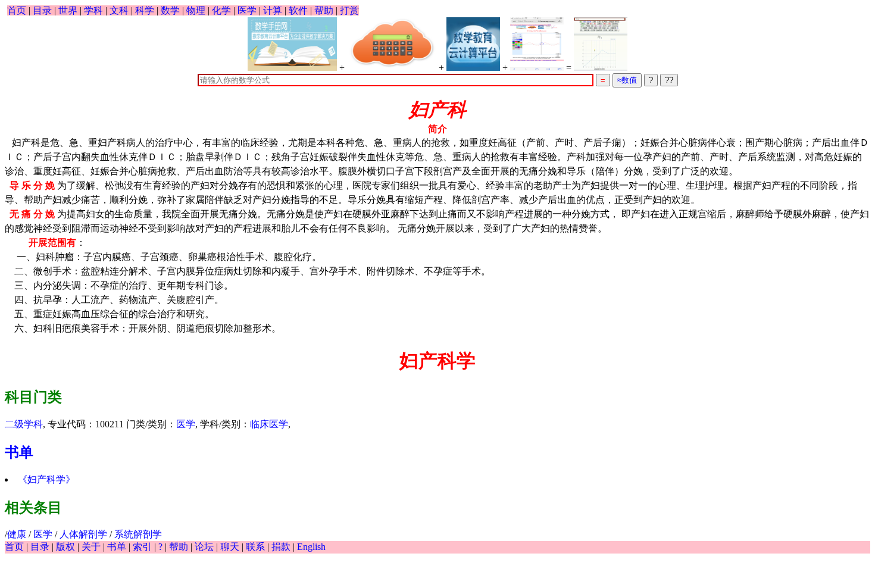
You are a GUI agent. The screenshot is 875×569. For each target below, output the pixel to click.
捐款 (280, 547)
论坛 (204, 547)
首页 (16, 10)
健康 (16, 534)
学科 (93, 10)
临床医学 (269, 424)
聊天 (229, 547)
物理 (195, 10)
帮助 (323, 10)
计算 (272, 10)
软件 (298, 10)
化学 (221, 10)
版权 (65, 547)
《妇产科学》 (46, 479)
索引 (142, 547)
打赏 (349, 10)
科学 (144, 10)
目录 (42, 10)
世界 (67, 10)
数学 (170, 10)
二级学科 (24, 424)
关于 (91, 547)
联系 (255, 547)
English (311, 547)
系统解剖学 (138, 534)
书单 (19, 452)
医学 (247, 10)
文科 (119, 10)
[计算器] (391, 44)
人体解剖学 (83, 534)
